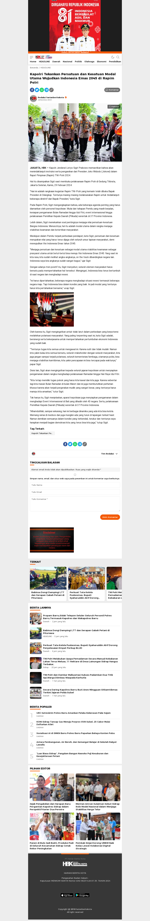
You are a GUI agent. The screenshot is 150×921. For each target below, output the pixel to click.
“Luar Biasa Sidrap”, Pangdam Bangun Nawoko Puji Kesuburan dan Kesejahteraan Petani (72, 754)
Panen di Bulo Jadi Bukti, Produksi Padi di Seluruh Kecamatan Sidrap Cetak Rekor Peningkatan (52, 846)
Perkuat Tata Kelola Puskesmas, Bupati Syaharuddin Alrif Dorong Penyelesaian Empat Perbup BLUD (86, 598)
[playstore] (82, 895)
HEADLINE (45, 67)
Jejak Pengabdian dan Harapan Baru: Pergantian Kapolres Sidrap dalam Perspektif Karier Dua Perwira (50, 807)
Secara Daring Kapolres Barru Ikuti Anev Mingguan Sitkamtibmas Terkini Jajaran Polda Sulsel (80, 691)
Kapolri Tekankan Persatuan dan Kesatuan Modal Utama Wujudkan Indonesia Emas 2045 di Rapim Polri (43, 433)
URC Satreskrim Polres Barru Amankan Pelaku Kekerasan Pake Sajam (73, 713)
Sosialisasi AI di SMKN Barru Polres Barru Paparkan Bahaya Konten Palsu (75, 733)
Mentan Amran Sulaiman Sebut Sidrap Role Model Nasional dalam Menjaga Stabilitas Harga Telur (98, 807)
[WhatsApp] (42, 90)
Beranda (34, 67)
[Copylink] (51, 90)
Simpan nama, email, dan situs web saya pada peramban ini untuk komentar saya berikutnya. (75, 478)
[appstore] (66, 895)
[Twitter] (37, 90)
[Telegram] (46, 90)
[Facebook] (32, 90)
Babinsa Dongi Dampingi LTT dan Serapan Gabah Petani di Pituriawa (47, 595)
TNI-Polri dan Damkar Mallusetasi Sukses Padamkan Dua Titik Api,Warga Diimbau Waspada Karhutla (78, 676)
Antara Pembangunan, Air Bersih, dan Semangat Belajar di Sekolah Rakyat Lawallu (76, 743)
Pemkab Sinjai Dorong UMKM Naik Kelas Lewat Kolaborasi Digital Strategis (95, 846)
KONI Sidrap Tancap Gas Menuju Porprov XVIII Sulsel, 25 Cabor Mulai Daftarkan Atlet (73, 723)
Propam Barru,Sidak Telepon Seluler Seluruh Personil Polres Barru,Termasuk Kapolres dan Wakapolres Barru (77, 617)
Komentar (114, 90)
